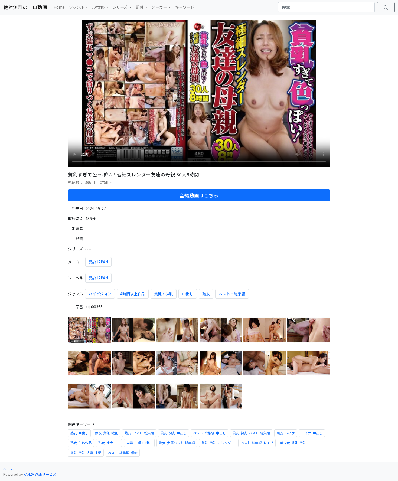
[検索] (386, 7)
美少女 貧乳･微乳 (293, 442)
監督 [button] (140, 7)
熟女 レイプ (286, 433)
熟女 (206, 293)
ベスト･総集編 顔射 (122, 452)
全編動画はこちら (199, 195)
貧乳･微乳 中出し (174, 433)
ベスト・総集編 (232, 293)
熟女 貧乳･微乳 (106, 433)
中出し (187, 293)
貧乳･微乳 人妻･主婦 (85, 452)
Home (59, 7)
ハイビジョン (100, 293)
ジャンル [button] (77, 7)
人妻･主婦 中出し (139, 442)
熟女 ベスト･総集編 (139, 433)
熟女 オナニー (108, 442)
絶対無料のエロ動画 (25, 7)
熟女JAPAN (98, 261)
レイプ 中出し (311, 433)
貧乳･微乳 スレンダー (217, 442)
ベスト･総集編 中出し (209, 433)
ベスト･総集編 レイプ (257, 442)
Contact (9, 469)
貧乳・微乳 (163, 293)
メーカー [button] (160, 7)
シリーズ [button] (120, 7)
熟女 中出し (79, 433)
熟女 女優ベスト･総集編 (177, 442)
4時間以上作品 (132, 293)
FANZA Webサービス (40, 474)
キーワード (184, 7)
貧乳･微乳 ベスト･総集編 (251, 433)
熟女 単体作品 (81, 442)
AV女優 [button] (98, 7)
